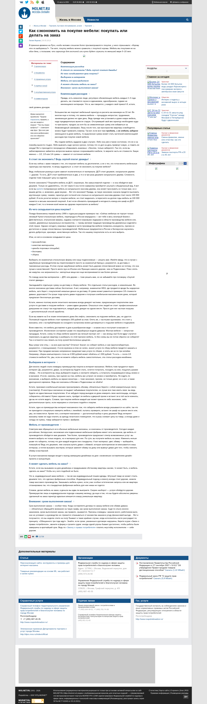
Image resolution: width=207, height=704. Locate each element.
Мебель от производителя (75, 81)
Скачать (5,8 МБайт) (162, 578)
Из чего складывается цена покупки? (80, 73)
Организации (85, 558)
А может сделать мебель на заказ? (79, 84)
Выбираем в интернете (73, 77)
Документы (142, 558)
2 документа (39, 73)
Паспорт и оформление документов (170, 134)
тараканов (34, 120)
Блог (182, 691)
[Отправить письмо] (21, 45)
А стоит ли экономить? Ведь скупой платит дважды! (89, 70)
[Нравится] (25, 536)
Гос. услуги (142, 601)
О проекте (175, 691)
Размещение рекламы (179, 693)
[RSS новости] (32, 2)
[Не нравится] (29, 536)
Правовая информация (160, 693)
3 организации (40, 66)
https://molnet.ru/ (70, 693)
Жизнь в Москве (40, 26)
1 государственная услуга (45, 92)
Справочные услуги (31, 601)
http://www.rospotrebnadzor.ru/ (34, 622)
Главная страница (30, 26)
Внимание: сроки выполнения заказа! (79, 88)
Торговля (88, 26)
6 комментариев (41, 99)
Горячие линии (86, 601)
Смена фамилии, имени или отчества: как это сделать (173, 139)
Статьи (24, 558)
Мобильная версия (160, 2)
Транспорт (165, 82)
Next (185, 163)
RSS (186, 691)
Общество (165, 97)
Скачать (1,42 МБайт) (175, 570)
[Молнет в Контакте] (21, 2)
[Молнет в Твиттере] (27, 2)
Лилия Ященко (35, 41)
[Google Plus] (21, 36)
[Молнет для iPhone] (43, 2)
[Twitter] (21, 31)
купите (40, 189)
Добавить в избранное (180, 2)
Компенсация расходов (72, 66)
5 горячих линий (40, 86)
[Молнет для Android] (37, 2)
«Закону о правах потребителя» (81, 527)
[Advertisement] (123, 10)
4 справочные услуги (42, 79)
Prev (176, 163)
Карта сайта (164, 691)
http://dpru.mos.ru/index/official (34, 634)
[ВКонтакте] (21, 27)
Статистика (153, 691)
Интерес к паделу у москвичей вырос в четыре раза (174, 102)
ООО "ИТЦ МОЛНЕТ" (39, 695)
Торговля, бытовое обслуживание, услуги (65, 26)
